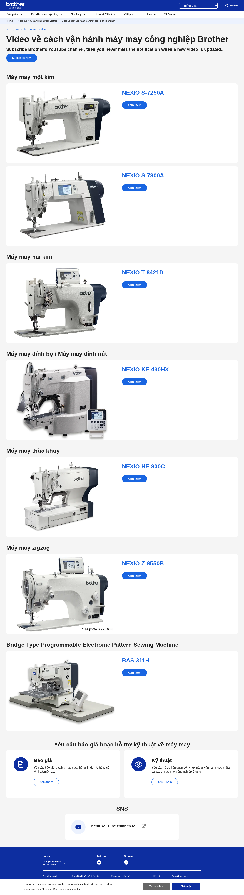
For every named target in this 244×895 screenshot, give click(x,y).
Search (234, 5)
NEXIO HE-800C (143, 466)
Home (10, 21)
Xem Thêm (164, 782)
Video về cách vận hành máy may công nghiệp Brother (88, 21)
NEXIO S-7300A (143, 175)
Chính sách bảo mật (121, 876)
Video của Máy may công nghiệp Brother (37, 21)
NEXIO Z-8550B (143, 563)
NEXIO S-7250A (143, 93)
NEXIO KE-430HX (145, 369)
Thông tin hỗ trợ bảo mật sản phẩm (52, 863)
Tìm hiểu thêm (156, 886)
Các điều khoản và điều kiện (86, 876)
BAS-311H (135, 660)
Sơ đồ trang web (180, 876)
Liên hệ (156, 876)
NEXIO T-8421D (142, 272)
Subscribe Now (21, 57)
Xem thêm (134, 105)
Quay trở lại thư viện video (29, 29)
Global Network (50, 876)
